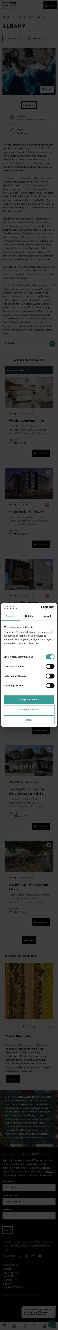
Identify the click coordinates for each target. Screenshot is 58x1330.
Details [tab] (29, 616)
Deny (29, 719)
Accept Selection (29, 709)
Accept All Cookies (29, 699)
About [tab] (47, 616)
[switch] (50, 666)
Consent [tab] (10, 616)
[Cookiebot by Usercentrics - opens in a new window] (41, 608)
